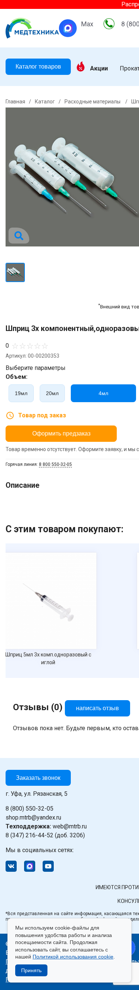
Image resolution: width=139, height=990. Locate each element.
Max (87, 24)
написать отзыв (97, 708)
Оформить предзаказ (61, 433)
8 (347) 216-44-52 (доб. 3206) (45, 835)
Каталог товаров (38, 66)
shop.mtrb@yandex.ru (33, 817)
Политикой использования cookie (73, 957)
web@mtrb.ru (46, 826)
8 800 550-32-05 (55, 464)
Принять (31, 970)
